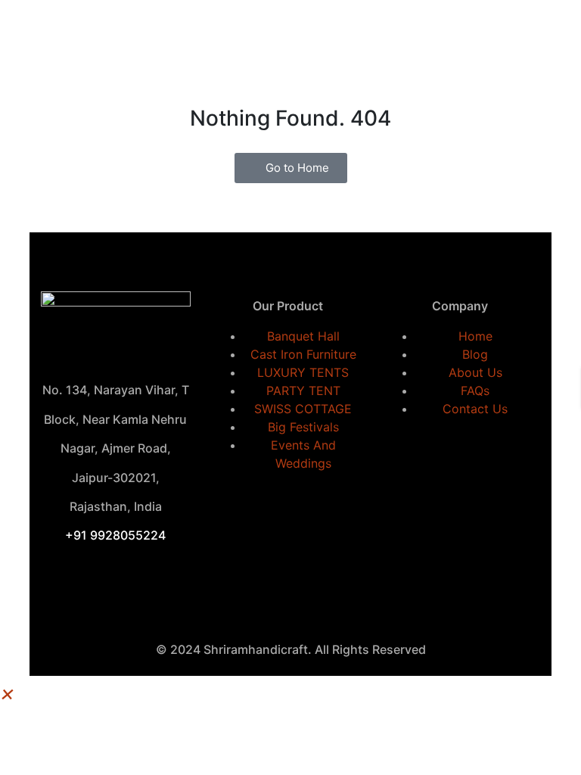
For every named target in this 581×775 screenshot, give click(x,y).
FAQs (475, 390)
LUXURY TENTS (303, 372)
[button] (7, 692)
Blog (475, 354)
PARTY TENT (303, 390)
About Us (475, 372)
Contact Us (475, 408)
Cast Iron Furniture (303, 354)
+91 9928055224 (115, 535)
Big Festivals (303, 426)
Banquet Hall (303, 336)
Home (475, 336)
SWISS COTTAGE (303, 408)
